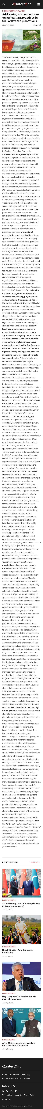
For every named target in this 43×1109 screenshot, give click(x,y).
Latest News (14, 1075)
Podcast (27, 1078)
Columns (18, 1078)
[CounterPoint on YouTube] (16, 1091)
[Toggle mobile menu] (39, 4)
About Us (18, 1095)
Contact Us (6, 1099)
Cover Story (25, 1075)
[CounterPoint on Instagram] (7, 1091)
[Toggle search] (3, 4)
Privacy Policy (29, 1095)
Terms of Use (7, 1095)
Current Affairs (8, 1078)
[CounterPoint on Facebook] (3, 1091)
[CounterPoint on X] (11, 1091)
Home (4, 1075)
